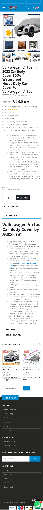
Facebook (4, 206)
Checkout (7, 483)
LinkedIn (13, 206)
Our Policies (8, 418)
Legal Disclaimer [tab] (13, 335)
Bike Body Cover (9, 441)
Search (26, 388)
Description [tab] (11, 215)
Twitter (9, 206)
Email (17, 206)
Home (6, 470)
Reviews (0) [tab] (10, 329)
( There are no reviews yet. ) (21, 95)
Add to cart (24, 198)
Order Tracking (9, 487)
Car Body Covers (6, 368)
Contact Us (7, 430)
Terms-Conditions (10, 410)
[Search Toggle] (27, 7)
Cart (5, 479)
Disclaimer (7, 422)
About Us (7, 426)
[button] (5, 33)
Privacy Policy (8, 414)
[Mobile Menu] (4, 8)
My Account (8, 474)
